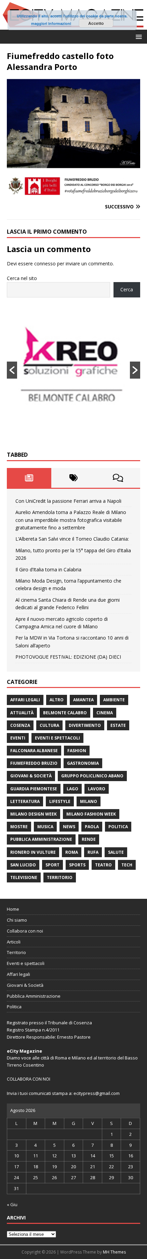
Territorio (59, 877)
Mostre (19, 827)
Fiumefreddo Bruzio (33, 763)
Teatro (103, 865)
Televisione (23, 877)
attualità (22, 713)
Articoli (14, 942)
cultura (49, 725)
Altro (57, 700)
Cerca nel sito (22, 278)
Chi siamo (17, 920)
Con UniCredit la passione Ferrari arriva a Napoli (68, 501)
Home (13, 909)
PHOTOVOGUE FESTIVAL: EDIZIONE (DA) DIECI (68, 657)
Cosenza (20, 725)
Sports (77, 865)
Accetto (96, 23)
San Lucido (23, 865)
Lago (72, 789)
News (69, 827)
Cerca (126, 289)
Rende (89, 839)
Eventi (17, 738)
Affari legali (25, 700)
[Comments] (118, 478)
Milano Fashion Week (91, 814)
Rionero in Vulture (33, 852)
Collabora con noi (25, 931)
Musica (45, 827)
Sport (52, 865)
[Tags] (73, 478)
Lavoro (96, 789)
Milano (88, 801)
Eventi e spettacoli (57, 738)
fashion (76, 750)
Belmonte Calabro (65, 713)
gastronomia (83, 763)
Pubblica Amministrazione (41, 839)
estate (118, 725)
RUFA (93, 852)
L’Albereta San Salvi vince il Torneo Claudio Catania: (72, 539)
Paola (92, 827)
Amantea (83, 700)
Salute (116, 852)
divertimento (85, 725)
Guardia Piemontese (33, 789)
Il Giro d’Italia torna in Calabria (48, 569)
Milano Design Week (33, 814)
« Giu (12, 1204)
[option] (73, 370)
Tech (126, 865)
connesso (45, 263)
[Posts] (29, 478)
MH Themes (114, 1252)
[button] (137, 36)
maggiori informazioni (51, 23)
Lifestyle (59, 801)
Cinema (104, 713)
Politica (118, 827)
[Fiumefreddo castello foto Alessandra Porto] (73, 193)
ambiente (114, 700)
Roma (71, 852)
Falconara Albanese (34, 750)
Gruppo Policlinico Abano (92, 776)
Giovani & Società (31, 776)
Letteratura (25, 801)
